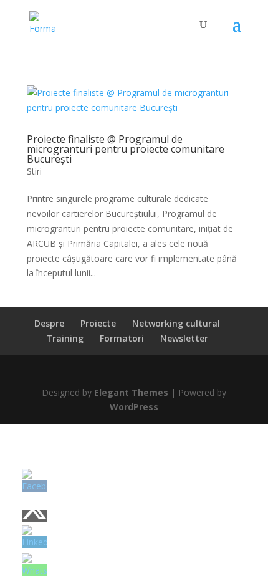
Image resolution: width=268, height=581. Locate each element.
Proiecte (98, 323)
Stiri (34, 171)
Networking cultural (176, 323)
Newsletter (184, 338)
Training (65, 338)
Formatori (122, 338)
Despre (49, 323)
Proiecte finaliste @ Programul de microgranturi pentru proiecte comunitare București (125, 149)
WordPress (134, 407)
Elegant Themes (131, 392)
